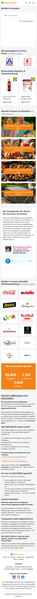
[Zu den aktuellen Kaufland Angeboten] (27, 62)
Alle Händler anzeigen (15, 54)
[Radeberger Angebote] (9, 355)
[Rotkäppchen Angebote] (27, 305)
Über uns (6, 557)
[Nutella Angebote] (27, 292)
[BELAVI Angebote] (27, 343)
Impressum (20, 557)
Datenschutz (29, 557)
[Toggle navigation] (33, 3)
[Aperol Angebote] (9, 305)
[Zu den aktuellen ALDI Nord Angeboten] (9, 62)
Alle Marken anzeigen (27, 284)
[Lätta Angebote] (9, 317)
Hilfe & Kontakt (18, 559)
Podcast (13, 557)
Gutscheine (9, 567)
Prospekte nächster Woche (23, 567)
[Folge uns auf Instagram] (18, 577)
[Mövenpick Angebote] (9, 330)
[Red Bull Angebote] (27, 317)
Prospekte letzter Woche (12, 569)
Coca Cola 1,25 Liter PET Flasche (9, 98)
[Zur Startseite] (10, 3)
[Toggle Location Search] (29, 3)
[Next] (35, 62)
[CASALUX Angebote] (27, 355)
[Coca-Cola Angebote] (9, 292)
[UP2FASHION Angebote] (9, 343)
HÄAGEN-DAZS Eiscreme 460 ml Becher (26, 98)
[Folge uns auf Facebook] (22, 577)
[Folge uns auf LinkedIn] (14, 577)
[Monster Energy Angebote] (27, 330)
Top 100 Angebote (27, 569)
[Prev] (2, 62)
